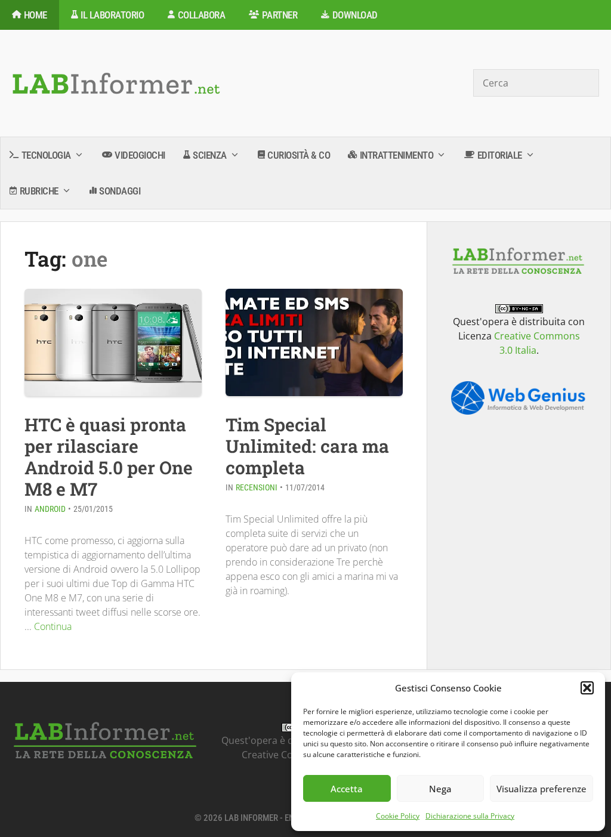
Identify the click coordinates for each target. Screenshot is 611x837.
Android (50, 509)
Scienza (210, 155)
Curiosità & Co (298, 155)
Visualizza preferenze (541, 789)
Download (355, 15)
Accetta (347, 789)
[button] (587, 688)
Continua (53, 626)
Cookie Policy (397, 816)
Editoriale (499, 155)
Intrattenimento (397, 155)
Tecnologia (46, 155)
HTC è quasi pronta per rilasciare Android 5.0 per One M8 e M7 (108, 457)
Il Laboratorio (112, 15)
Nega (440, 789)
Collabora (202, 15)
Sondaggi (119, 191)
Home (35, 15)
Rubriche (39, 191)
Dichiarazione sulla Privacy (469, 816)
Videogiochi (140, 155)
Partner (280, 15)
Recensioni (256, 487)
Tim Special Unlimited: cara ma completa (307, 446)
